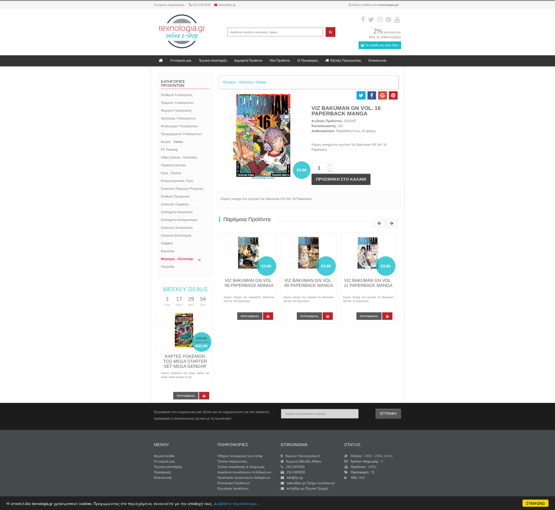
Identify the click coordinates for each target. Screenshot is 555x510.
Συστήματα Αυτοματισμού (179, 220)
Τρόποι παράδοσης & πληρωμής (240, 467)
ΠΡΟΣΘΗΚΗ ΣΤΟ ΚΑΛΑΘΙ (341, 179)
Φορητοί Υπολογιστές (176, 110)
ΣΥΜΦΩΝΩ (535, 503)
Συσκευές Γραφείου (175, 204)
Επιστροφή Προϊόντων (233, 483)
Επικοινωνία (377, 60)
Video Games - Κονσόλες (179, 157)
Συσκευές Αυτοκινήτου (177, 227)
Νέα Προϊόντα (280, 60)
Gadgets (167, 243)
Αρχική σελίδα (164, 456)
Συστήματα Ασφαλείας (177, 212)
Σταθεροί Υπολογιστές (177, 95)
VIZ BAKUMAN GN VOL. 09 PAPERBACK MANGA (308, 283)
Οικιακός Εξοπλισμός (176, 235)
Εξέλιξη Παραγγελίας (345, 60)
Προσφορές (309, 60)
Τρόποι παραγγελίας (232, 461)
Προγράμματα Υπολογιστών (181, 134)
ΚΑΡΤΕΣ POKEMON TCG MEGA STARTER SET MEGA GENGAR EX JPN (185, 364)
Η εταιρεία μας (180, 60)
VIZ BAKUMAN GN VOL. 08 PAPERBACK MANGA (249, 283)
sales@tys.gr (227, 5)
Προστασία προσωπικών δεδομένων (244, 477)
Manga (260, 82)
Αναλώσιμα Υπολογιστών (179, 126)
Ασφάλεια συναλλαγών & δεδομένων (244, 472)
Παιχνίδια (167, 266)
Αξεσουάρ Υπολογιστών (178, 118)
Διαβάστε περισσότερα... (237, 503)
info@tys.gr (293, 477)
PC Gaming (169, 149)
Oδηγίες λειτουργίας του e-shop (240, 456)
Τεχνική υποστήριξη (213, 60)
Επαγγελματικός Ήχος (177, 181)
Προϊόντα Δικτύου (173, 165)
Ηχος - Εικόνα (171, 173)
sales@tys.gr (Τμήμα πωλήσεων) (309, 483)
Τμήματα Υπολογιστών (177, 103)
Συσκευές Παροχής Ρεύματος (182, 188)
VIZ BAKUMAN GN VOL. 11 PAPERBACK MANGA (368, 283)
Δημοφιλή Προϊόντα (248, 60)
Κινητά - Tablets (172, 142)
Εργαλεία (168, 251)
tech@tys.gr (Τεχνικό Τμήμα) (306, 488)
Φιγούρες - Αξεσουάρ (177, 259)
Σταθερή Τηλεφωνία (175, 196)
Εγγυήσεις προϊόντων (233, 488)
